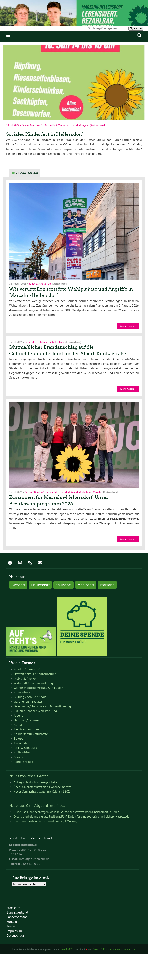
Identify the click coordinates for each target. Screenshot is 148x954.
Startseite (13, 908)
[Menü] (8, 35)
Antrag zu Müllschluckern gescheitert (36, 782)
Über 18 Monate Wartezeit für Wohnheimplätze (42, 787)
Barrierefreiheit (23, 761)
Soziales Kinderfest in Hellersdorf (44, 134)
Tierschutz (20, 743)
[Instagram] (20, 563)
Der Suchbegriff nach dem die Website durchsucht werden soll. (46, 28)
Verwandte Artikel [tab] (27, 172)
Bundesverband (17, 912)
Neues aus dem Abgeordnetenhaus (37, 806)
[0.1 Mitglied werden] (31, 655)
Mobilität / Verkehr (26, 678)
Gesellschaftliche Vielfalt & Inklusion (38, 688)
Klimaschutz (22, 692)
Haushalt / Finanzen (27, 720)
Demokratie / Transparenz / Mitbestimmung (42, 706)
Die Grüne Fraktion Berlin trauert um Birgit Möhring (45, 821)
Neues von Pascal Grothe (29, 776)
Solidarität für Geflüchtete (51, 341)
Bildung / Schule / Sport (30, 697)
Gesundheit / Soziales (56, 125)
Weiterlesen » (127, 325)
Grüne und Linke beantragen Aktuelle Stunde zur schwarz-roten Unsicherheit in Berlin (66, 812)
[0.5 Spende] (82, 655)
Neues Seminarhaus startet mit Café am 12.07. (42, 791)
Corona (18, 757)
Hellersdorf (75, 125)
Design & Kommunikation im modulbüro (114, 949)
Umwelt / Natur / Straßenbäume (35, 674)
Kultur (18, 725)
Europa (18, 738)
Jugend (85, 125)
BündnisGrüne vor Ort (33, 125)
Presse (11, 926)
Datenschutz (15, 935)
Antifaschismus (24, 752)
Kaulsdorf (76, 491)
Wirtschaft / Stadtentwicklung (33, 683)
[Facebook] (10, 563)
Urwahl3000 (66, 949)
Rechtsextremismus (26, 729)
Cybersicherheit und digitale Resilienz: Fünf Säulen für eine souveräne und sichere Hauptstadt (71, 816)
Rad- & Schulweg (25, 748)
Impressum (14, 931)
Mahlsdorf (87, 491)
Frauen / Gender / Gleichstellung (35, 711)
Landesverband (17, 917)
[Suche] (139, 35)
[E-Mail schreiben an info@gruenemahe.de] (40, 563)
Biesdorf (29, 491)
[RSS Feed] (30, 563)
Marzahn (97, 491)
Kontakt (12, 922)
